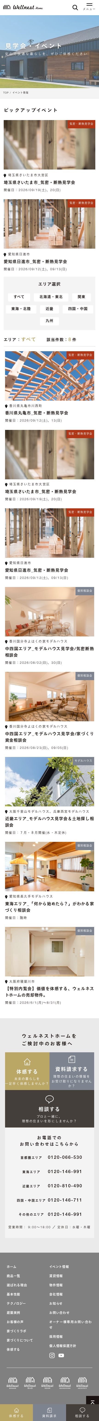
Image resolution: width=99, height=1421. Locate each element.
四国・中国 (78, 309)
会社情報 (56, 1294)
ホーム (11, 1267)
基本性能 (13, 1294)
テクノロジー (16, 1304)
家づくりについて (20, 1340)
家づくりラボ (16, 1331)
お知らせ (56, 1304)
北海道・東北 (51, 297)
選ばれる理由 (17, 1285)
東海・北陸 (21, 309)
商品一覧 (13, 1276)
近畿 (49, 309)
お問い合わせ (59, 1313)
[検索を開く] (75, 7)
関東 (81, 297)
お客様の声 (15, 1322)
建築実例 (13, 1313)
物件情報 (56, 1285)
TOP (6, 93)
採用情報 (56, 1337)
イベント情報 (20, 93)
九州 (49, 321)
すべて (19, 297)
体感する (13, 1350)
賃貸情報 (56, 1276)
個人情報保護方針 (62, 1346)
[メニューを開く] (89, 5)
